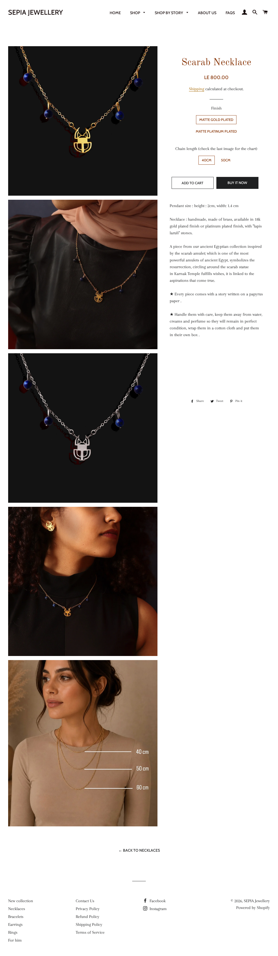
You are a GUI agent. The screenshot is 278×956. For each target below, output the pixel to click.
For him (15, 940)
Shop (135, 12)
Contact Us (85, 900)
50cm (225, 160)
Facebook (157, 900)
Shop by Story (169, 12)
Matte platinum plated (216, 131)
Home (115, 12)
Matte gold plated (216, 119)
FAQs (230, 12)
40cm (206, 160)
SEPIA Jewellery (35, 12)
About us (207, 12)
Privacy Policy (88, 908)
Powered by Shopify (253, 907)
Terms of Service (90, 932)
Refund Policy (87, 916)
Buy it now (237, 182)
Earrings (15, 924)
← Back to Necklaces (139, 850)
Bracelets (15, 916)
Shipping (196, 88)
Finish (216, 108)
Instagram (158, 908)
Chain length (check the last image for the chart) (216, 148)
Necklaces (16, 908)
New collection (20, 900)
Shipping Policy (89, 924)
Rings (12, 932)
